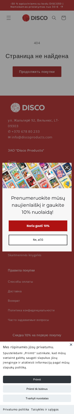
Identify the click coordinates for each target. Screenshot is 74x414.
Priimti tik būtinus (37, 388)
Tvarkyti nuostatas (37, 398)
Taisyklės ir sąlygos (45, 409)
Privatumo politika (16, 409)
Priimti (37, 379)
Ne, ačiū (38, 239)
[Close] (71, 344)
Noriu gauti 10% (38, 226)
